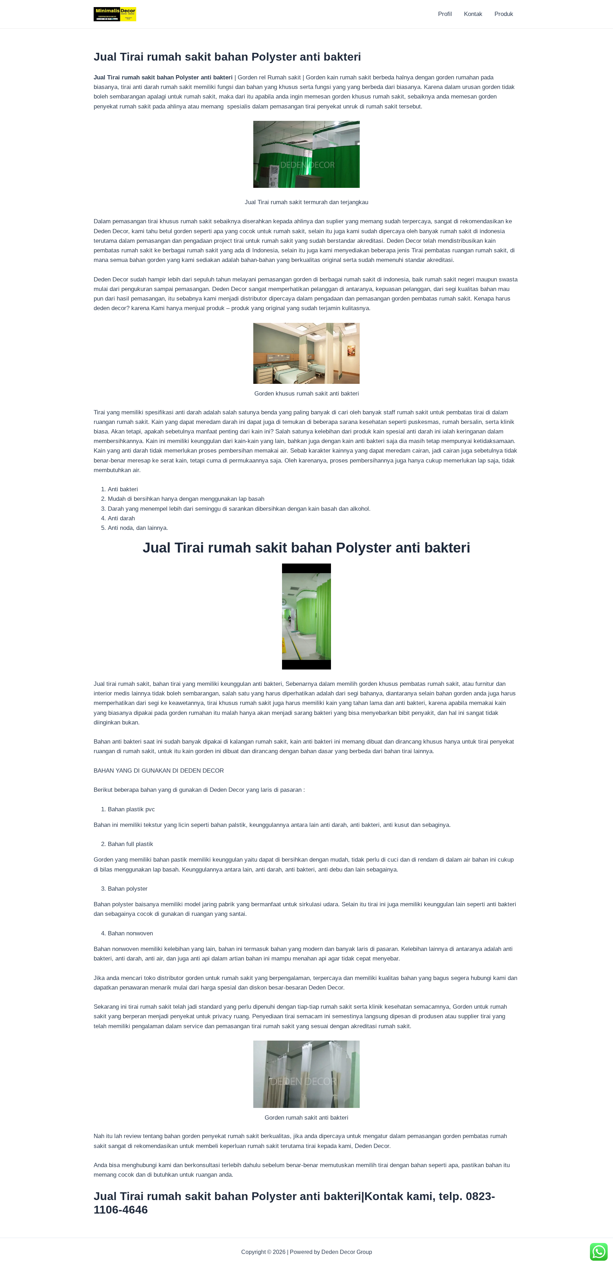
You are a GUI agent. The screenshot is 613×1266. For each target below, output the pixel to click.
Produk (504, 14)
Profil (445, 14)
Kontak (473, 14)
